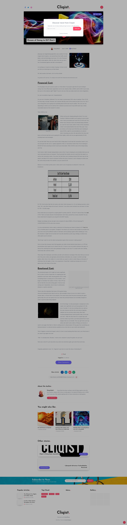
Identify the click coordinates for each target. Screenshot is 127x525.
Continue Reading (64, 33)
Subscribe (77, 28)
